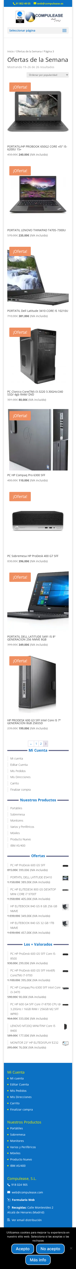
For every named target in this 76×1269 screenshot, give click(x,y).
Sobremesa (17, 814)
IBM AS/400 (17, 845)
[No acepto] (71, 1248)
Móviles (15, 833)
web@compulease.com (27, 1192)
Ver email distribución (27, 1220)
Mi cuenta (16, 758)
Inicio (10, 51)
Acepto (23, 1248)
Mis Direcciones (20, 777)
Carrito (14, 783)
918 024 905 (19, 1185)
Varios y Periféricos (22, 827)
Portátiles (16, 808)
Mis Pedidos (18, 771)
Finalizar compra (20, 789)
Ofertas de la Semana (29, 51)
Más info (38, 1259)
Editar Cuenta (19, 765)
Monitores (16, 820)
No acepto (50, 1248)
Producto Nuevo (20, 839)
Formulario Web (23, 1200)
